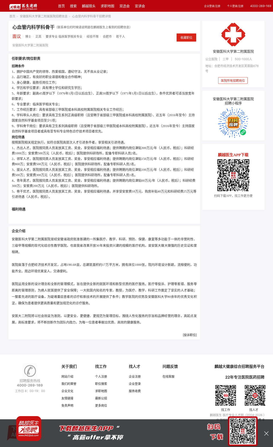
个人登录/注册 (235, 6)
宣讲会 (140, 6)
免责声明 (67, 405)
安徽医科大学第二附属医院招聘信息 (45, 16)
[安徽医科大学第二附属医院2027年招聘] (233, 34)
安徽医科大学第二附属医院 (30, 45)
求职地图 (107, 6)
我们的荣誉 (68, 383)
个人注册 (101, 376)
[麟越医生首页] (23, 6)
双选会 (124, 6)
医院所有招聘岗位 (233, 80)
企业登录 (135, 383)
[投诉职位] (190, 335)
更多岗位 (101, 405)
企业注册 (135, 376)
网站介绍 (67, 376)
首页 (61, 6)
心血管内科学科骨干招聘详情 (91, 16)
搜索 (73, 6)
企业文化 (67, 391)
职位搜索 (101, 383)
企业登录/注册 (212, 6)
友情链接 (67, 398)
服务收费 (135, 391)
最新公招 (101, 398)
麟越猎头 (89, 6)
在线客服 (168, 376)
